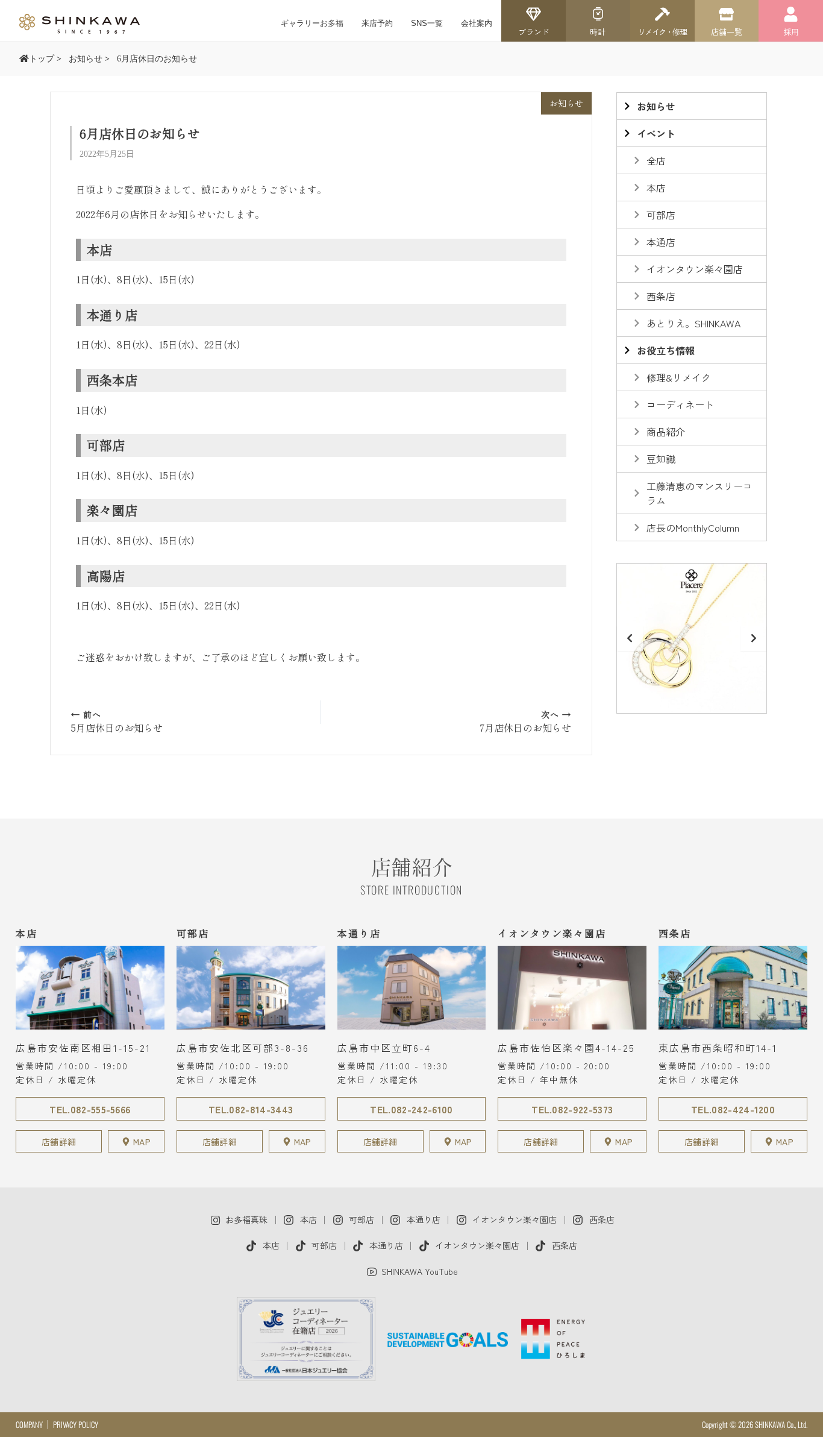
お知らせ (566, 103)
